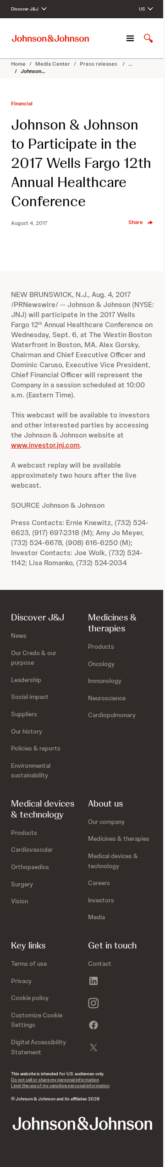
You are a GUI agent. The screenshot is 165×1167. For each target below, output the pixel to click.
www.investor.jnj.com (45, 445)
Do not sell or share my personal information (55, 1080)
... (130, 64)
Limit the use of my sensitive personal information (60, 1086)
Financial (22, 103)
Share (135, 222)
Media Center (52, 64)
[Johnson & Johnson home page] (50, 38)
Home (18, 64)
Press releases (99, 64)
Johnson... (33, 71)
